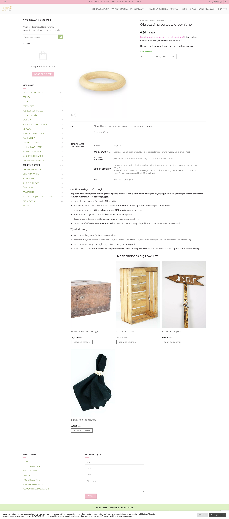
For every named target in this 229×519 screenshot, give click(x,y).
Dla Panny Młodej (30, 115)
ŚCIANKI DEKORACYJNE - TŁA (35, 124)
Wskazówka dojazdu (171, 331)
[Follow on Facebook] (3, 2)
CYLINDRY (27, 119)
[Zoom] (73, 115)
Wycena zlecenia (31, 466)
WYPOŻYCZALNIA (120, 9)
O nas (193, 9)
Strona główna (147, 20)
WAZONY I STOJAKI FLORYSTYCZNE (37, 196)
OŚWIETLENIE (28, 192)
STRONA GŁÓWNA (100, 9)
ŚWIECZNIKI (28, 187)
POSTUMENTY (29, 138)
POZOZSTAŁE (28, 178)
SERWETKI (27, 101)
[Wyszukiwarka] (226, 1)
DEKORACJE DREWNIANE (33, 160)
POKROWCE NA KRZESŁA (33, 133)
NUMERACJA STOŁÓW (32, 151)
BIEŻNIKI (26, 205)
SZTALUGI (27, 129)
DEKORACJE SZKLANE (32, 169)
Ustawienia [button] (202, 515)
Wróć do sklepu (43, 74)
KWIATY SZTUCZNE (31, 142)
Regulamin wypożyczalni (36, 489)
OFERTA (174, 9)
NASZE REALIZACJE (207, 9)
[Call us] (7, 2)
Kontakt (222, 9)
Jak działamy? (137, 9)
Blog (184, 9)
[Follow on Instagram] (5, 2)
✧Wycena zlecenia (158, 9)
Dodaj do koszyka (164, 56)
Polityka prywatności (34, 484)
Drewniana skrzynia (125, 331)
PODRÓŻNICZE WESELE (33, 110)
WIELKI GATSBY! (29, 201)
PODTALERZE (28, 106)
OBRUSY (26, 97)
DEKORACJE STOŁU (31, 165)
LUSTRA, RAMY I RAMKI (32, 147)
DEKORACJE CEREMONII (33, 156)
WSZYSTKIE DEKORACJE (33, 92)
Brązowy (118, 145)
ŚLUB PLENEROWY (31, 183)
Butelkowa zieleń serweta (83, 419)
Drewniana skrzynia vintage (84, 331)
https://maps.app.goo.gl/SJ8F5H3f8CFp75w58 (134, 172)
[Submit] (60, 37)
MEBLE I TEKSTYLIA (31, 174)
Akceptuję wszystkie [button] (217, 515)
